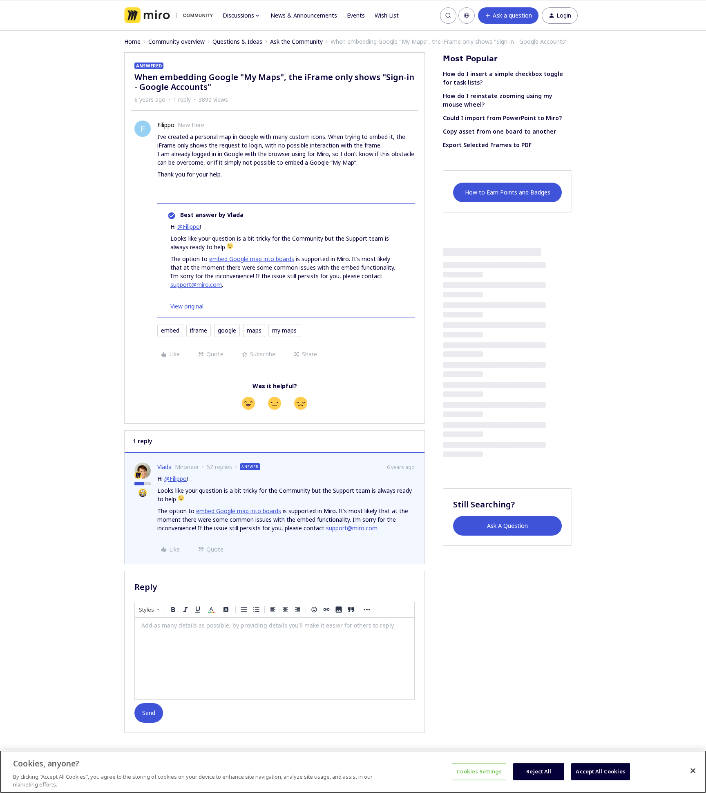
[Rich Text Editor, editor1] (274, 658)
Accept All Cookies (600, 771)
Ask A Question (507, 525)
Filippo (165, 125)
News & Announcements (303, 15)
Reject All (538, 771)
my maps (284, 330)
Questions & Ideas (237, 41)
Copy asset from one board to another (499, 131)
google (227, 330)
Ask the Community (296, 41)
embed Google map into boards (251, 259)
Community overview (176, 41)
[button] (508, 15)
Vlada (164, 467)
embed (170, 330)
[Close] (693, 771)
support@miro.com (196, 284)
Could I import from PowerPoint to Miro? (502, 118)
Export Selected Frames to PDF (487, 145)
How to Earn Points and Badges (507, 192)
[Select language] (466, 15)
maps (254, 330)
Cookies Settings (479, 771)
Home (132, 41)
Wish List (387, 15)
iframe (198, 330)
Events (356, 15)
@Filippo (188, 226)
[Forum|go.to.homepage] (168, 15)
